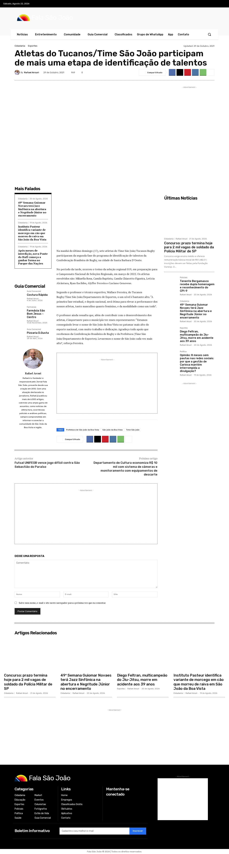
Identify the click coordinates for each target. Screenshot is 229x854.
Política (183, 352)
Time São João (132, 429)
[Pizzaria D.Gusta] (19, 333)
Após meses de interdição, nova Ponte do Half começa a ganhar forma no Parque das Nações (33, 257)
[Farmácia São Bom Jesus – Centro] (19, 311)
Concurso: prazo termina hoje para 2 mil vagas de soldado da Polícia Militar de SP (189, 247)
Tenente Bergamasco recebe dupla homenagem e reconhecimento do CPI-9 (197, 285)
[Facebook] (201, 3)
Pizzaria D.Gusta (38, 332)
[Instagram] (208, 3)
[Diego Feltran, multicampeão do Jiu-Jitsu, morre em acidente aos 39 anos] (170, 333)
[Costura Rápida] (19, 295)
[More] (210, 72)
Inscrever (138, 831)
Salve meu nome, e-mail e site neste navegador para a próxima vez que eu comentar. (62, 602)
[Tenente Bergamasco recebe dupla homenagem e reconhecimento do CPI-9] (170, 283)
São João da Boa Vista (112, 429)
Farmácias (31, 307)
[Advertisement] (106, 221)
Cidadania (20, 46)
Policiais (183, 278)
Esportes (32, 46)
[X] (215, 3)
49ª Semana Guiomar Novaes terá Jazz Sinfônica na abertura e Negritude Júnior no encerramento (32, 209)
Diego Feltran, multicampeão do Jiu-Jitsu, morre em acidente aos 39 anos (196, 336)
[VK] (195, 72)
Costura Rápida (37, 294)
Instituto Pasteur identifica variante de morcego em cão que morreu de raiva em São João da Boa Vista (32, 233)
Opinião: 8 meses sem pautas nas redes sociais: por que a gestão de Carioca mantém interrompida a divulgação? (197, 363)
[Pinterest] (187, 72)
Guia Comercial (34, 291)
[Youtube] (222, 3)
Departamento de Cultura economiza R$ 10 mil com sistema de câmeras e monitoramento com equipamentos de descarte (125, 468)
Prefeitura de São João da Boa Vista (82, 429)
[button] (209, 34)
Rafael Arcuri (31, 72)
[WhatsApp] (203, 72)
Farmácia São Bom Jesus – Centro (36, 314)
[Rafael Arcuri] (18, 72)
